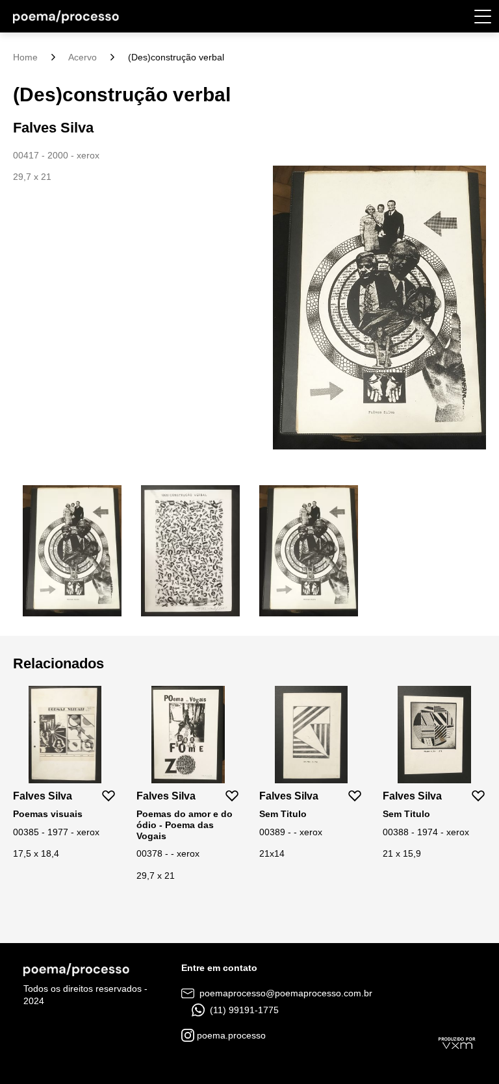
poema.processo (230, 1035)
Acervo (82, 57)
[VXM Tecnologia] (457, 1042)
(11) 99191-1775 (243, 1010)
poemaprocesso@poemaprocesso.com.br (284, 993)
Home (25, 57)
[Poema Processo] (66, 16)
